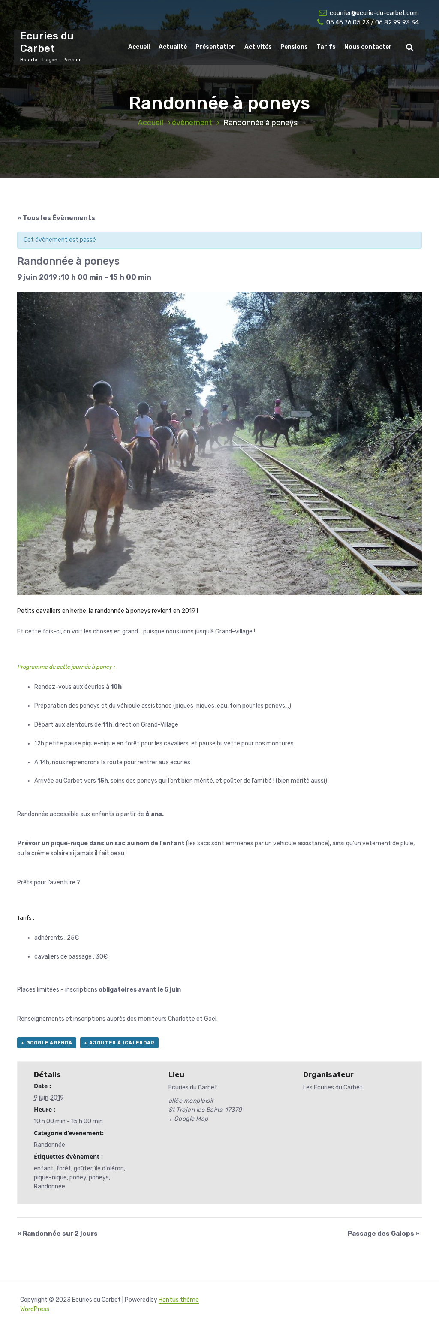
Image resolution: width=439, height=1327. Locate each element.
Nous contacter (368, 47)
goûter (83, 1168)
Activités (258, 47)
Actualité (173, 47)
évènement (192, 122)
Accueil (139, 47)
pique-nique (50, 1177)
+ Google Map (188, 1118)
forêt (63, 1168)
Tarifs (326, 47)
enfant (44, 1168)
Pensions (294, 47)
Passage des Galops (384, 1233)
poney (77, 1177)
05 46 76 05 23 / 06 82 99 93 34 (372, 22)
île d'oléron (109, 1168)
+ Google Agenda (46, 1043)
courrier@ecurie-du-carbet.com (374, 13)
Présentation (215, 47)
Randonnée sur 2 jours (57, 1233)
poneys (99, 1177)
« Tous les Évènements (56, 218)
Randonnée (49, 1145)
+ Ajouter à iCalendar (119, 1043)
